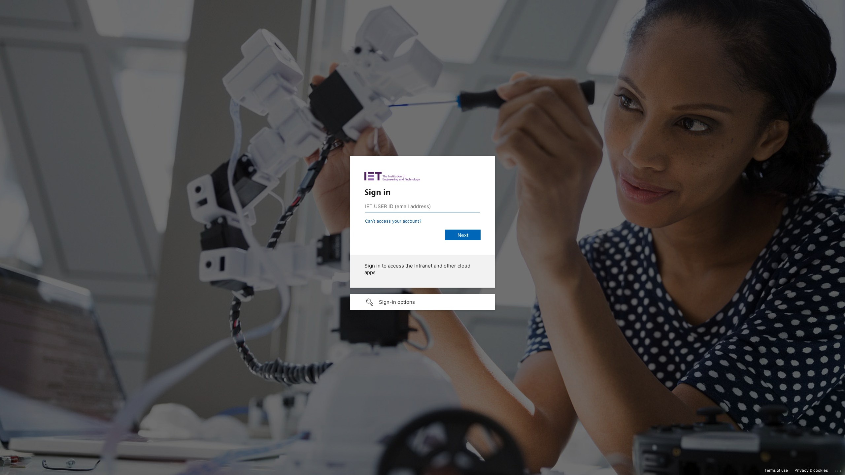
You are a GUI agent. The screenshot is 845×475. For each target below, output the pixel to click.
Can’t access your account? (393, 221)
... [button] (838, 469)
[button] (422, 302)
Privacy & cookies (811, 470)
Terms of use (776, 470)
